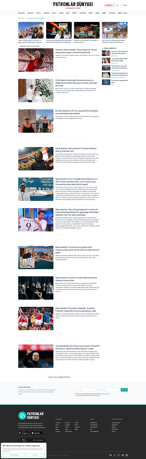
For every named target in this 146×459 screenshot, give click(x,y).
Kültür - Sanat (122, 13)
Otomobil (83, 13)
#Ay (112, 85)
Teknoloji (112, 13)
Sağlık (104, 13)
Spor (68, 13)
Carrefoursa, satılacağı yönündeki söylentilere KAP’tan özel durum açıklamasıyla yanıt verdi (113, 41)
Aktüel (74, 13)
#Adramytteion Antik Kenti (118, 77)
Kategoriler (59, 419)
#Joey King (114, 63)
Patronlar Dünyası (117, 419)
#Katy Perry (114, 56)
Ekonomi (30, 13)
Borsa (54, 13)
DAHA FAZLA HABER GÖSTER (59, 377)
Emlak (91, 13)
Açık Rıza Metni (106, 394)
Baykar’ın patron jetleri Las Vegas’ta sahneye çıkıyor (86, 41)
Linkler (92, 419)
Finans (38, 13)
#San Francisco (115, 70)
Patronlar (21, 13)
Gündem (46, 13)
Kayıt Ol (124, 390)
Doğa (97, 13)
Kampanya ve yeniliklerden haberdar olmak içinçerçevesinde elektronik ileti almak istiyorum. (93, 394)
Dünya (61, 13)
